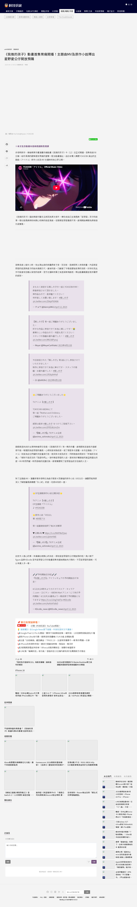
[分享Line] (6, 151)
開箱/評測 (45, 11)
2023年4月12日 (65, 345)
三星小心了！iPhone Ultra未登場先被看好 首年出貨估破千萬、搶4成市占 (54, 694)
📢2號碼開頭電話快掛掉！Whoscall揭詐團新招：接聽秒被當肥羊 (46, 647)
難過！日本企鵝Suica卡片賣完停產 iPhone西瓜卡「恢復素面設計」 (27, 694)
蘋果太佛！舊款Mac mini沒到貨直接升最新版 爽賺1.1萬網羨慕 (124, 854)
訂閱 (87, 892)
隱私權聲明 (71, 897)
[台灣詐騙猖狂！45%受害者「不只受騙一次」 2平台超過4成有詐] (109, 875)
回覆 (94, 862)
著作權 (65, 897)
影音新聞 (121, 11)
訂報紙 (87, 897)
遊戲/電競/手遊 (67, 11)
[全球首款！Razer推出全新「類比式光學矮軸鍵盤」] (82, 780)
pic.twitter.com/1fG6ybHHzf (45, 374)
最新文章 (9, 11)
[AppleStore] (62, 891)
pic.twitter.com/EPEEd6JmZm (46, 427)
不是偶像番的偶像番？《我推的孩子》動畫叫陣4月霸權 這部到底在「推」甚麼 (18, 729)
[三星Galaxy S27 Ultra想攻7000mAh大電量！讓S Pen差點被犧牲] (109, 824)
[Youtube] (126, 5)
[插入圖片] (89, 862)
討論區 (7, 833)
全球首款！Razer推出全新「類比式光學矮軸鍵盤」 (82, 793)
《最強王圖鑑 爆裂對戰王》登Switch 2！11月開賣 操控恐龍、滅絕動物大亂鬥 (19, 793)
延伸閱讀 (8, 702)
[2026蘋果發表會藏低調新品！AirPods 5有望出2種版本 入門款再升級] (81, 682)
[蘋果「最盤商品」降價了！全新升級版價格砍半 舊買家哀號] (109, 844)
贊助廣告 (8, 800)
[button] (129, 5)
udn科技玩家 (8, 49)
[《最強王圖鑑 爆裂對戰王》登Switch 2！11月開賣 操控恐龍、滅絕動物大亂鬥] (19, 780)
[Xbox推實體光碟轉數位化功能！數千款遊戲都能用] (19, 750)
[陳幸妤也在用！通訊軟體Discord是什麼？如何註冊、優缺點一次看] (109, 784)
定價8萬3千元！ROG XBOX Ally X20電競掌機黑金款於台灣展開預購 (82, 763)
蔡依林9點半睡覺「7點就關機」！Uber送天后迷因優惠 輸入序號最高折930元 (124, 834)
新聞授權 (51, 897)
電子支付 (110, 11)
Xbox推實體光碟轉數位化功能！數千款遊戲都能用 (19, 763)
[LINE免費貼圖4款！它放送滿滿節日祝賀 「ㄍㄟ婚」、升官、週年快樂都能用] (109, 804)
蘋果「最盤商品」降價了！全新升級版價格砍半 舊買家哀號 (124, 844)
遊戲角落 (16, 49)
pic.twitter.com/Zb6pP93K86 (45, 301)
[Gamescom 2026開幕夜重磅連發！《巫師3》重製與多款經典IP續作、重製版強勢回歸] (51, 750)
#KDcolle (67, 599)
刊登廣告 (35, 897)
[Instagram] (51, 891)
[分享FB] (6, 144)
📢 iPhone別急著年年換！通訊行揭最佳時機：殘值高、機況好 (45, 643)
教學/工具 (88, 11)
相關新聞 (8, 736)
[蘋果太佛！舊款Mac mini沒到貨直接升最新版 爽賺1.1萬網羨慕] (109, 855)
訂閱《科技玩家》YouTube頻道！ (46, 625)
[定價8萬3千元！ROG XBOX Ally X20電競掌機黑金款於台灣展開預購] (82, 750)
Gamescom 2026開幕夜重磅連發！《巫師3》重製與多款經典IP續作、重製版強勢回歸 (51, 763)
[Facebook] (47, 891)
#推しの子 (63, 297)
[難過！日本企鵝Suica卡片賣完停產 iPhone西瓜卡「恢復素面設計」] (27, 682)
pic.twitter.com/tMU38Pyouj (45, 339)
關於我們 (94, 897)
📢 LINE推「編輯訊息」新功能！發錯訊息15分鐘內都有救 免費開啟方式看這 (51, 651)
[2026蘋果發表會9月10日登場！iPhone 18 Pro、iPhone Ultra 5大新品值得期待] (109, 794)
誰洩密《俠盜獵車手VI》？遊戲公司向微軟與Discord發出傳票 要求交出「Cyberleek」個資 (50, 793)
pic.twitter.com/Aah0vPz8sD (45, 603)
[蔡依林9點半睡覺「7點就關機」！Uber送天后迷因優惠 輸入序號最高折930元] (109, 834)
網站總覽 (102, 897)
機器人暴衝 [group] (38, 17)
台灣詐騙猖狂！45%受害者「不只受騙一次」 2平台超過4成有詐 (124, 875)
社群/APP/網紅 (32, 11)
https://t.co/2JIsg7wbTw (52, 599)
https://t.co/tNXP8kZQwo (56, 533)
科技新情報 (99, 11)
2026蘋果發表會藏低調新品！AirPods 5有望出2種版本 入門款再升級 (80, 694)
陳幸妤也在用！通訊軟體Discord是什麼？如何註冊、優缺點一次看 (124, 784)
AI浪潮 (78, 11)
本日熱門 (107, 776)
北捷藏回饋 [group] (9, 17)
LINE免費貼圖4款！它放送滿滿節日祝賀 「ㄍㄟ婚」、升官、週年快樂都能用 (124, 804)
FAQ (41, 897)
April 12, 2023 (61, 306)
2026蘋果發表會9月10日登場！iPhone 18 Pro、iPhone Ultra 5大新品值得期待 (124, 794)
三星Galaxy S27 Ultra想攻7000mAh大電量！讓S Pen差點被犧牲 (124, 824)
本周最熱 (117, 776)
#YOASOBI (40, 507)
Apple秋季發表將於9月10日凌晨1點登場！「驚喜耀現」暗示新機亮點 (124, 865)
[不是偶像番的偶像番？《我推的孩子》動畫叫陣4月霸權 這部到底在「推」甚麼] (19, 716)
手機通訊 (19, 11)
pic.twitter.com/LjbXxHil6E (44, 536)
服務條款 (59, 897)
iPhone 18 (20, 670)
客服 (45, 897)
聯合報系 (80, 897)
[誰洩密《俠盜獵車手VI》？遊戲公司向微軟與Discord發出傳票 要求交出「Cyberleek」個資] (51, 780)
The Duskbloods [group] (65, 17)
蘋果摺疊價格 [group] (24, 17)
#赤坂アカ (40, 518)
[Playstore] (58, 891)
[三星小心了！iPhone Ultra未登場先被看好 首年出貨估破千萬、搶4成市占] (54, 682)
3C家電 (55, 11)
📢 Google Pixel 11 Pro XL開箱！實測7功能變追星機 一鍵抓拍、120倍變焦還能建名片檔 (56, 633)
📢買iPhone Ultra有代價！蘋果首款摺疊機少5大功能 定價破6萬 (46, 636)
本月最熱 (127, 776)
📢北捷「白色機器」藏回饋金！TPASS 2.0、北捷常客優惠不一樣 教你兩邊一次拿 (54, 640)
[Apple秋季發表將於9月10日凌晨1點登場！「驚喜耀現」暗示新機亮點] (109, 865)
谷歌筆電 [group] (50, 17)
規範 (8, 862)
